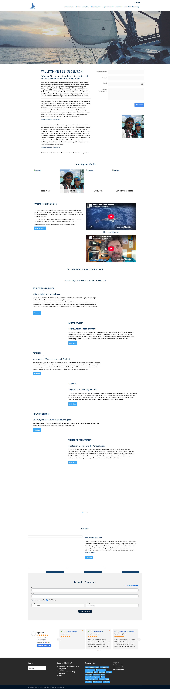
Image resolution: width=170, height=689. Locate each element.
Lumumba (103, 669)
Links (60, 675)
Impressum (62, 674)
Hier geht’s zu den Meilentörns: (50, 147)
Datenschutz (62, 668)
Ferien (97, 667)
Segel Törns (45, 191)
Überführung (106, 681)
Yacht (100, 681)
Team (107, 679)
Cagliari (37, 353)
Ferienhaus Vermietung (131, 7)
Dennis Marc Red (125, 632)
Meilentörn (102, 672)
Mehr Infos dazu (40, 228)
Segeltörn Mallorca (43, 288)
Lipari (97, 669)
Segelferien (97, 677)
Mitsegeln (108, 672)
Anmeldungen (95, 7)
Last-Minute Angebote (124, 191)
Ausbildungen (68, 7)
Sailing (102, 674)
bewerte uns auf (43, 645)
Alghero (72, 383)
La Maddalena (75, 323)
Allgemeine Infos (108, 7)
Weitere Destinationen (80, 440)
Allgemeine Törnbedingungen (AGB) (69, 666)
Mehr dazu (37, 313)
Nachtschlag (89, 674)
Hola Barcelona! (41, 414)
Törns (78, 7)
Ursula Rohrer (97, 632)
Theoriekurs (89, 681)
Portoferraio (96, 674)
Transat (95, 681)
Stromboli (101, 679)
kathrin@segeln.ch (118, 669)
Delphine (92, 667)
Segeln (103, 677)
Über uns (119, 7)
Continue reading (90, 552)
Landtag (93, 669)
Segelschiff (88, 679)
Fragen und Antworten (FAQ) (67, 672)
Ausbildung (98, 191)
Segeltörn (95, 679)
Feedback (61, 670)
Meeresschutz (89, 672)
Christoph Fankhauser (73, 632)
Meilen (96, 672)
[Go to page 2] (100, 650)
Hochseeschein (104, 667)
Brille (87, 667)
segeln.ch (40, 633)
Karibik (87, 669)
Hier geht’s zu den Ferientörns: (50, 119)
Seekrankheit (89, 677)
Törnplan (85, 7)
